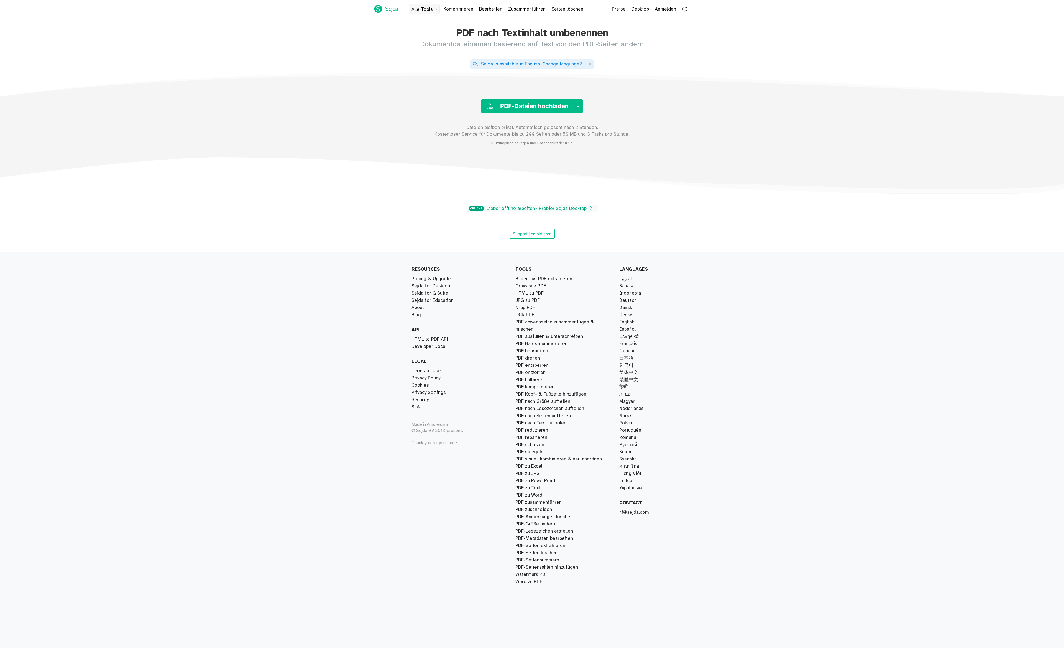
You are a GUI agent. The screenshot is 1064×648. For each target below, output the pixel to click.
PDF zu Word (528, 495)
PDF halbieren (530, 379)
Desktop (640, 9)
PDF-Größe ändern (535, 524)
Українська (630, 487)
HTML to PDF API (430, 339)
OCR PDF (524, 314)
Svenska (628, 459)
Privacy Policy (425, 378)
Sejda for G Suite (429, 293)
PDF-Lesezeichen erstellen (544, 531)
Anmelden (665, 9)
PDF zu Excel (528, 466)
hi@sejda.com (634, 512)
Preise (619, 9)
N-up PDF (525, 307)
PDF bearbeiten (531, 350)
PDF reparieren (531, 437)
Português (630, 430)
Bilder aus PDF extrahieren (543, 278)
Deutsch (628, 300)
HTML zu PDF (529, 293)
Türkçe (626, 480)
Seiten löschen (567, 9)
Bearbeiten (490, 9)
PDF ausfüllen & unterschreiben (549, 336)
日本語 (626, 358)
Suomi (626, 451)
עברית (625, 394)
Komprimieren (458, 9)
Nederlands (631, 408)
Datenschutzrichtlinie (555, 143)
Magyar (627, 401)
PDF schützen (529, 444)
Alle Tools (422, 9)
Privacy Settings (428, 392)
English (627, 322)
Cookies (420, 385)
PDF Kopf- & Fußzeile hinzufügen (550, 394)
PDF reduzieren (531, 430)
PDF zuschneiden (533, 509)
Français (628, 343)
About (417, 307)
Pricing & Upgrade (431, 278)
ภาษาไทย (629, 466)
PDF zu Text (528, 487)
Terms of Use (426, 370)
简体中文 (628, 372)
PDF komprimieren (534, 386)
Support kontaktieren (532, 233)
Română (627, 437)
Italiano (627, 350)
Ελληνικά (629, 336)
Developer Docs (428, 346)
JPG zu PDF (527, 300)
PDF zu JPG (527, 473)
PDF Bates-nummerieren (541, 343)
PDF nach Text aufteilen (540, 423)
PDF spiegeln (529, 451)
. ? (531, 64)
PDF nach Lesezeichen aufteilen (549, 408)
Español (627, 329)
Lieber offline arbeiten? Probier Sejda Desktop (529, 208)
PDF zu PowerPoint (535, 480)
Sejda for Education (432, 300)
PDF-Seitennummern (537, 560)
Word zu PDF (528, 581)
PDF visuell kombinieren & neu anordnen (558, 459)
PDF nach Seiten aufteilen (543, 415)
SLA (415, 406)
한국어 (626, 365)
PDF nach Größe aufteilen (542, 401)
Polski (625, 423)
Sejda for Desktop (430, 286)
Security (420, 399)
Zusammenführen (527, 9)
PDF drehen (527, 358)
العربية (625, 278)
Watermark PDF (531, 574)
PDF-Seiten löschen (536, 552)
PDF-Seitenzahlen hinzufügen (546, 567)
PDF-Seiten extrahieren (540, 545)
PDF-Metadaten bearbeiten (544, 538)
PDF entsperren (531, 365)
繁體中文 (628, 379)
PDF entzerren (530, 372)
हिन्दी (623, 386)
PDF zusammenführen (538, 502)
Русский (628, 444)
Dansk (625, 307)
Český (625, 314)
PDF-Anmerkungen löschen (544, 516)
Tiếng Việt (630, 473)
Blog (416, 314)
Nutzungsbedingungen (510, 143)
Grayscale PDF (530, 286)
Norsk (625, 415)
